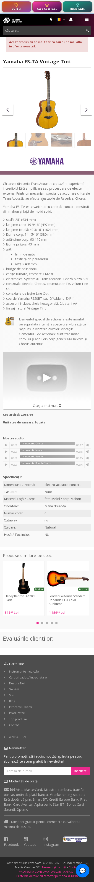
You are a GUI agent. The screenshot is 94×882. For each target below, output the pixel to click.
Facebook (11, 844)
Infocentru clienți (20, 707)
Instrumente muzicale (24, 671)
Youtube (30, 844)
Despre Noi (17, 683)
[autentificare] (71, 19)
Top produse (18, 719)
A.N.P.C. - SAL (18, 737)
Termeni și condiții (54, 867)
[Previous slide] (7, 109)
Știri (11, 695)
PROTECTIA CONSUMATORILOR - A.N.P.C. (46, 872)
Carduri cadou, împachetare (28, 677)
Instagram (51, 844)
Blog (12, 701)
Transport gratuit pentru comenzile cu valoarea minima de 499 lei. (42, 824)
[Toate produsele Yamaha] (47, 161)
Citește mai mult (46, 405)
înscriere (80, 771)
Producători (17, 713)
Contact (14, 725)
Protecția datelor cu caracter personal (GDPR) (47, 876)
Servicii (14, 689)
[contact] (51, 19)
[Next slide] (86, 109)
